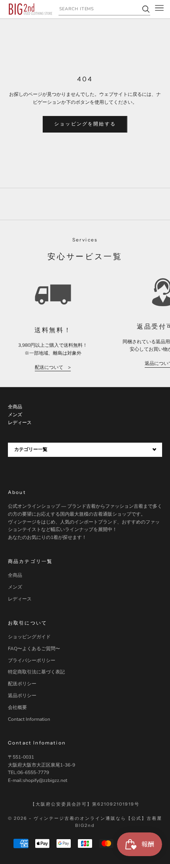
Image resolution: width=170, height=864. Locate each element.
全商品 (15, 575)
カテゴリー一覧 (30, 449)
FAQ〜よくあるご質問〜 (34, 648)
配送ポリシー (22, 684)
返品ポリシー (22, 695)
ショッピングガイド (29, 637)
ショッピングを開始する (85, 124)
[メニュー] (159, 9)
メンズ (15, 587)
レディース (20, 599)
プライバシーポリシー (31, 660)
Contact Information (29, 719)
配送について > (53, 367)
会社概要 (17, 707)
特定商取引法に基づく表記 (36, 672)
